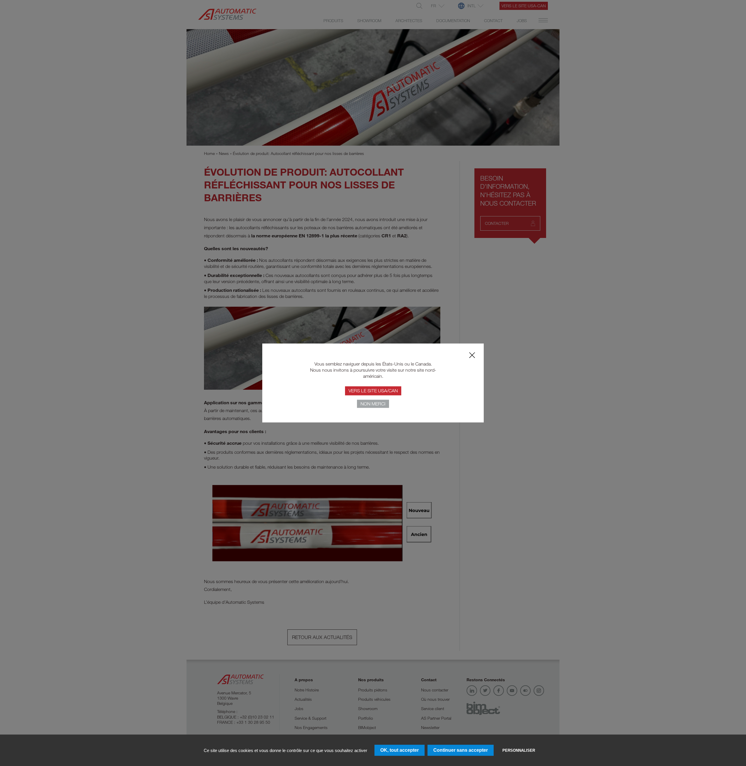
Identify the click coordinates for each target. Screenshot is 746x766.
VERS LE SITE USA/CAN (373, 390)
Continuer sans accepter (460, 750)
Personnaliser (518, 750)
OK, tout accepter (399, 750)
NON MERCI (373, 404)
